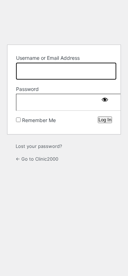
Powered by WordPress (64, 21)
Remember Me (39, 120)
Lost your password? (39, 146)
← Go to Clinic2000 (37, 159)
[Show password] (105, 101)
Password (27, 89)
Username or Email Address (48, 58)
